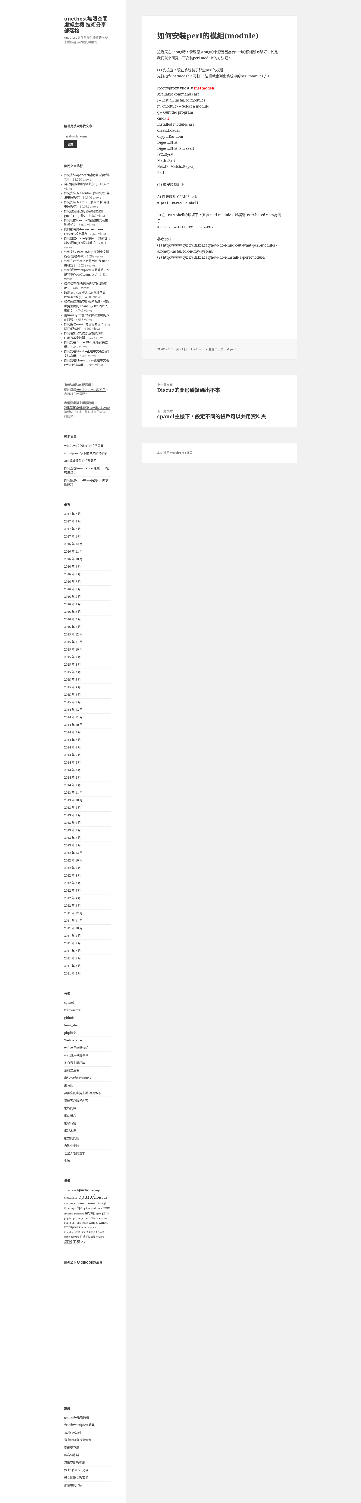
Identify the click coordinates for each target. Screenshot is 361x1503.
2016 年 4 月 (72, 604)
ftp (79, 1208)
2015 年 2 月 (72, 695)
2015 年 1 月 (72, 702)
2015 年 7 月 (72, 672)
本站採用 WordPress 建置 (175, 453)
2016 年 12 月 (73, 544)
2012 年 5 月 (72, 890)
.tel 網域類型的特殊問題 (80, 461)
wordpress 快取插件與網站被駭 (85, 453)
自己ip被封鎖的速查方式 (80, 184)
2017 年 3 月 (72, 521)
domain (82, 1203)
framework (72, 1010)
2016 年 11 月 (73, 551)
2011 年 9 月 (72, 936)
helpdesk (85, 1208)
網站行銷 (70, 1123)
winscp (103, 1222)
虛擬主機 (72, 1241)
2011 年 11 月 (73, 921)
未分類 (68, 1085)
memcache (79, 1213)
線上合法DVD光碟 (76, 1470)
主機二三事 (71, 1070)
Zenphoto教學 (72, 1232)
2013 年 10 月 (73, 800)
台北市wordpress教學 (79, 1425)
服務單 (67, 1236)
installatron (96, 1208)
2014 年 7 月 (72, 740)
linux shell (69, 1213)
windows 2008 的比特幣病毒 (83, 446)
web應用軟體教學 (76, 1055)
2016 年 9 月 (72, 566)
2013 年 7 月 (72, 815)
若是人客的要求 (74, 1153)
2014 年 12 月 (73, 710)
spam (67, 1222)
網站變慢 (100, 1236)
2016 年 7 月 (72, 582)
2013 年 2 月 (72, 838)
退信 (83, 1242)
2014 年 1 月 (72, 785)
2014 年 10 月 (73, 725)
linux (106, 1208)
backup (95, 1190)
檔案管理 (75, 1236)
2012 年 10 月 (73, 860)
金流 (67, 1161)
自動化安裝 (71, 1146)
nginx (98, 1213)
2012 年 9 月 (72, 868)
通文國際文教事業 (76, 1478)
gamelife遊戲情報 (76, 1417)
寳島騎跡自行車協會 (77, 1440)
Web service (73, 1040)
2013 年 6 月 (72, 823)
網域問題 (70, 1108)
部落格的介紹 (73, 1485)
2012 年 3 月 (72, 905)
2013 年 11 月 (73, 792)
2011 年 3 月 (72, 966)
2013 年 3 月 (72, 830)
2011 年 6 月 (72, 958)
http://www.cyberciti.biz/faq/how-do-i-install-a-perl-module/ (214, 257)
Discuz (101, 1197)
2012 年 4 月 (72, 898)
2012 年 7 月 (72, 883)
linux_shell (72, 1025)
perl (233, 349)
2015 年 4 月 (72, 687)
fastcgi (102, 1203)
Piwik (94, 1218)
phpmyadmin (82, 1218)
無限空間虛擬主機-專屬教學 (82, 1093)
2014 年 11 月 (73, 717)
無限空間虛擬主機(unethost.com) (87, 407)
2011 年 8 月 (72, 943)
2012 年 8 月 (72, 875)
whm (85, 1222)
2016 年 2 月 (72, 619)
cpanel (69, 1002)
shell (106, 1218)
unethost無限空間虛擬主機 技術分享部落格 (86, 24)
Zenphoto (91, 1227)
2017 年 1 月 (72, 536)
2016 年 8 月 (72, 574)
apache (83, 1190)
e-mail (92, 1203)
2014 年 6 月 (72, 747)
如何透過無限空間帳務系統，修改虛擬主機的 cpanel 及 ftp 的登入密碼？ (86, 306)
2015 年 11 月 (73, 642)
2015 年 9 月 (72, 657)
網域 (82, 1236)
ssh (74, 1222)
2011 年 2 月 (72, 973)
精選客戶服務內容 (76, 1100)
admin (197, 349)
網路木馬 (70, 1131)
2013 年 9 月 (72, 808)
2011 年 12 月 (73, 913)
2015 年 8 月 (72, 664)
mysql (90, 1213)
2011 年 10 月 (73, 928)
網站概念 (70, 1116)
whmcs (93, 1222)
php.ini (68, 1218)
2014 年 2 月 (72, 777)
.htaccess (70, 1190)
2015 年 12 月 (73, 634)
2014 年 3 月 (72, 770)
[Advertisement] (87, 86)
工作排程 (100, 1232)
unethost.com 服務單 (91, 389)
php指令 (70, 1033)
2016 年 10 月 (73, 559)
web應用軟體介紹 (76, 1048)
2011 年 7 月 (72, 951)
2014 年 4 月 (72, 762)
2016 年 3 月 (72, 612)
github (69, 1018)
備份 (83, 1232)
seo (101, 1218)
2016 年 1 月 (72, 627)
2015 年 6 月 (72, 679)
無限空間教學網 (74, 1462)
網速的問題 (71, 1138)
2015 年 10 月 (73, 649)
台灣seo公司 (72, 1432)
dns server (70, 1203)
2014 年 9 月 (72, 732)
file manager (70, 1208)
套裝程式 (90, 1232)
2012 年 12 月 (73, 853)
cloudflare (70, 1197)
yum (83, 1227)
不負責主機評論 (74, 1063)
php (105, 1213)
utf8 (79, 1223)
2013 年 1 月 (72, 845)
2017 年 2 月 (72, 529)
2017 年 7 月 (72, 514)
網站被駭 (91, 1236)
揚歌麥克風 (71, 1447)
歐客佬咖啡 (71, 1455)
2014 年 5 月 (72, 755)
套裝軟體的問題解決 (77, 1078)
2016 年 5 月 (72, 597)
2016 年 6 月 (72, 589)
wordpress (72, 1227)
